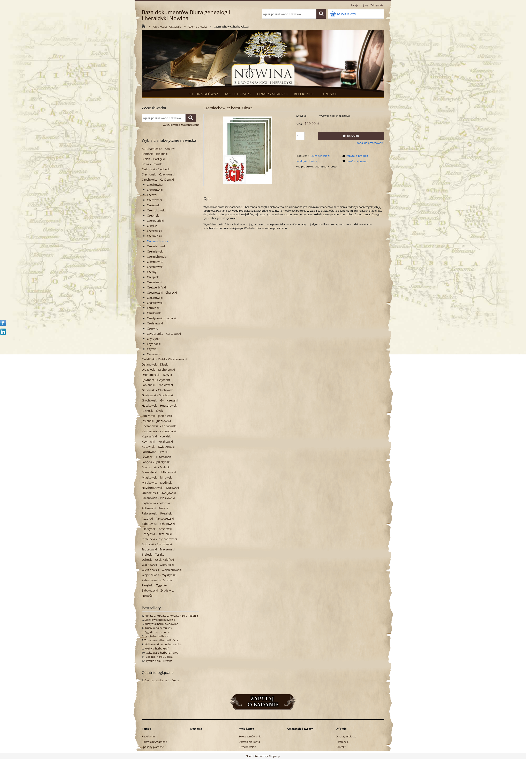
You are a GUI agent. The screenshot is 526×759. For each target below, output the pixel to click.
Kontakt (341, 747)
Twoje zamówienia (250, 736)
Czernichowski (157, 256)
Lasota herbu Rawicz (157, 636)
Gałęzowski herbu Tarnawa (162, 652)
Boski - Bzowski (152, 164)
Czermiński (154, 236)
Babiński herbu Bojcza (159, 657)
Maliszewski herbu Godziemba (162, 644)
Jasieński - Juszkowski (156, 421)
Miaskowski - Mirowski (157, 477)
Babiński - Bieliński (155, 154)
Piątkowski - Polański (156, 503)
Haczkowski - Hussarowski (159, 405)
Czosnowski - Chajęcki (162, 292)
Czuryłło (152, 328)
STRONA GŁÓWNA (204, 94)
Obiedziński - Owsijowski (159, 493)
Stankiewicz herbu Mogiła (159, 620)
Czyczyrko (153, 339)
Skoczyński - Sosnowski (157, 529)
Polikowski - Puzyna (155, 508)
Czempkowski (156, 210)
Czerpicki (153, 277)
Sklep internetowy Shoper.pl (263, 756)
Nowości (147, 596)
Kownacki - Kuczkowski (157, 441)
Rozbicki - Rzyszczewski (158, 518)
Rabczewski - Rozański (157, 513)
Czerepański (155, 221)
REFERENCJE (304, 94)
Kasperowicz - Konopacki (159, 431)
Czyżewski (154, 354)
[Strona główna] (145, 27)
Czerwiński (154, 282)
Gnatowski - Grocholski (157, 395)
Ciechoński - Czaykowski (158, 174)
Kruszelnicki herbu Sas (158, 628)
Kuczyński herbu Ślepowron (161, 624)
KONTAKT (329, 94)
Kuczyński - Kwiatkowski (158, 447)
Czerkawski (154, 231)
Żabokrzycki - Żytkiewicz (158, 590)
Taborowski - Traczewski (158, 549)
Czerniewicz (155, 262)
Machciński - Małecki (156, 467)
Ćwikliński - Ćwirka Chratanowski (164, 359)
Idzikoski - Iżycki (153, 411)
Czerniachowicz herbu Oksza (161, 680)
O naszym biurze (346, 736)
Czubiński (153, 308)
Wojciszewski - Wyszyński (159, 575)
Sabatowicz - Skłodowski (158, 524)
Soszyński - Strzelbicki (157, 534)
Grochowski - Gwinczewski (160, 400)
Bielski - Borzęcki (153, 159)
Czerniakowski (156, 246)
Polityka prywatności (154, 742)
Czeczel (152, 195)
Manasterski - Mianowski (159, 472)
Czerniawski (155, 251)
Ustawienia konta (249, 742)
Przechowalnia (247, 747)
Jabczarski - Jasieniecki (157, 416)
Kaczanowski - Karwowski (159, 426)
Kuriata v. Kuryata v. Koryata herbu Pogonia (171, 615)
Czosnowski (155, 298)
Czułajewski (155, 323)
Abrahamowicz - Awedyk (158, 149)
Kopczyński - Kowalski (157, 436)
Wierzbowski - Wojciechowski (162, 570)
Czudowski (154, 313)
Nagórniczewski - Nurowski (160, 488)
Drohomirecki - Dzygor (157, 375)
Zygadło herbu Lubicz (157, 632)
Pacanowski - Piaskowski (158, 498)
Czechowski (155, 190)
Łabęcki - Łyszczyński (156, 462)
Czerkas (152, 226)
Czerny (151, 272)
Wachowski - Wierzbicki (158, 565)
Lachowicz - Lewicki (155, 452)
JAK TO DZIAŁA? (238, 94)
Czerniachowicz (157, 241)
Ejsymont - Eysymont (156, 380)
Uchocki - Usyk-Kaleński (158, 560)
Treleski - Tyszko (153, 554)
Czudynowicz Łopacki (161, 318)
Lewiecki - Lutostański (157, 457)
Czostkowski (155, 303)
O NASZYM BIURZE (272, 94)
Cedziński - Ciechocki (156, 169)
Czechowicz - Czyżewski (158, 179)
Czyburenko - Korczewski (164, 334)
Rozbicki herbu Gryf (156, 648)
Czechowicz (155, 185)
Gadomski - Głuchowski (158, 390)
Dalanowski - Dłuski (155, 364)
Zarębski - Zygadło (154, 585)
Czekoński (153, 205)
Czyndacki (154, 344)
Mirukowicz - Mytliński (157, 482)
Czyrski (152, 349)
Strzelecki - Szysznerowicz (159, 539)
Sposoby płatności (153, 747)
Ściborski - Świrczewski (157, 544)
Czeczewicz (154, 200)
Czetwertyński (156, 287)
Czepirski (153, 215)
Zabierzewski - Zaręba (157, 580)
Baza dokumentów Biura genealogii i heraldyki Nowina (186, 15)
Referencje (342, 742)
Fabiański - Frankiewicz (157, 385)
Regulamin (148, 736)
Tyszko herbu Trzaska (159, 661)
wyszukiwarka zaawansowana (181, 125)
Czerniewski (155, 267)
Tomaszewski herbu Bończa (161, 640)
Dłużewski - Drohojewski (158, 369)
